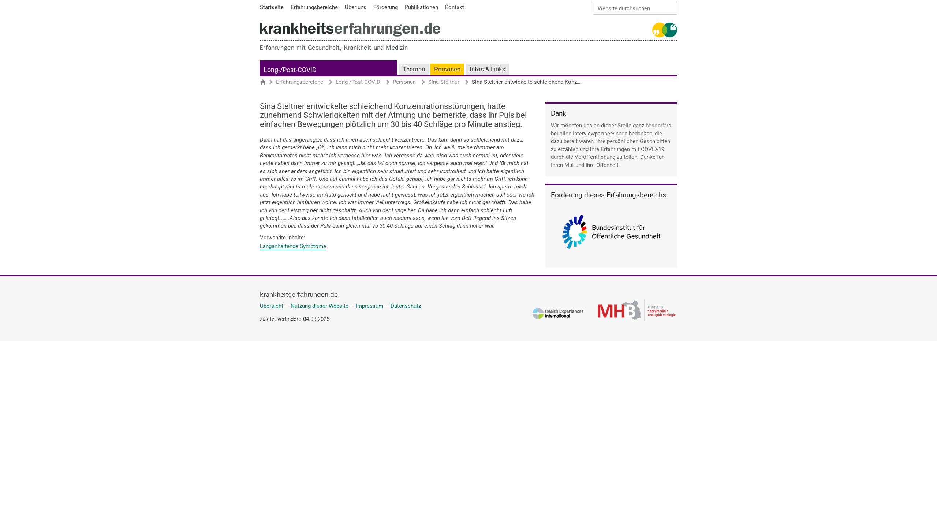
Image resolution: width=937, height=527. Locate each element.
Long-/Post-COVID (290, 70)
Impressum (369, 306)
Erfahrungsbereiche (299, 82)
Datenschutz (406, 306)
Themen (414, 69)
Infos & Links (487, 69)
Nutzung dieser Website (319, 306)
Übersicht (271, 306)
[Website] (350, 29)
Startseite (266, 82)
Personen (447, 69)
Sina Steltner (443, 82)
